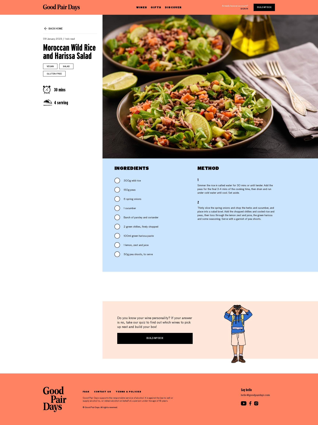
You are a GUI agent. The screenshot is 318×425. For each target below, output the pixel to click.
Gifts (156, 7)
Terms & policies (128, 391)
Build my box (264, 7)
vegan (50, 66)
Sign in (244, 9)
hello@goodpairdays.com (255, 395)
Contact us (102, 391)
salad (66, 66)
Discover (173, 7)
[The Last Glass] (61, 7)
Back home (56, 29)
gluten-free (54, 74)
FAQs (86, 391)
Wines (141, 7)
